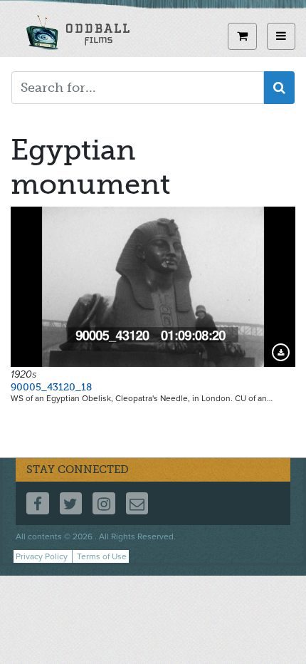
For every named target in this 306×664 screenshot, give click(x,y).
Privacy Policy (42, 556)
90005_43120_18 (51, 387)
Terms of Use (102, 556)
